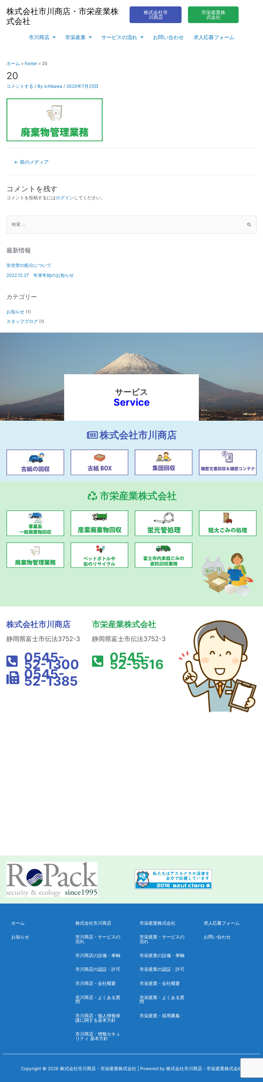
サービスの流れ (119, 37)
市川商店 (39, 37)
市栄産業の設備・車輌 (162, 955)
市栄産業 (75, 37)
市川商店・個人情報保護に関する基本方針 (97, 1018)
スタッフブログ (22, 321)
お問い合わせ (168, 37)
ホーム (18, 923)
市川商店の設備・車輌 (97, 955)
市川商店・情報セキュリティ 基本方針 (97, 1036)
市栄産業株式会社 (157, 923)
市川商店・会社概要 (95, 983)
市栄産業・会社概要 (160, 983)
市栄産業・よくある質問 (162, 999)
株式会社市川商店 (93, 923)
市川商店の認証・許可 (97, 969)
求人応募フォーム (213, 37)
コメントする (19, 86)
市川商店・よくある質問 (97, 999)
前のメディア (31, 162)
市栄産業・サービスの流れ (162, 939)
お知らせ (15, 311)
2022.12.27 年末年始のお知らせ (40, 275)
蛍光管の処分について (28, 265)
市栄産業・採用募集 (160, 1015)
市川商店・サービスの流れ (97, 939)
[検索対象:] (131, 224)
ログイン (65, 197)
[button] (42, 37)
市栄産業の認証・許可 (162, 969)
